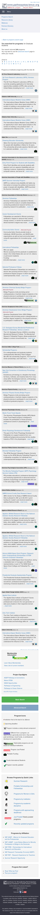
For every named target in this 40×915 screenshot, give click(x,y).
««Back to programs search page (12, 40)
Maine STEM (8, 680)
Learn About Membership (12, 663)
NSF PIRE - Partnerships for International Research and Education (18, 848)
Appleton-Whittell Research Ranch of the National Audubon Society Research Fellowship (19, 515)
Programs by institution (22, 799)
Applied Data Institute (9, 595)
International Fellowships (11, 247)
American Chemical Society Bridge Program (17, 287)
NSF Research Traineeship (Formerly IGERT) (19, 852)
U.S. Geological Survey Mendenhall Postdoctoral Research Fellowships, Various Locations (18, 329)
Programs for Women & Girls (24, 794)
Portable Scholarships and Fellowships (23, 787)
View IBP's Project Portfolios (10, 691)
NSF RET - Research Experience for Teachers (20, 855)
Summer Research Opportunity (15, 858)
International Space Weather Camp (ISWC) (17, 100)
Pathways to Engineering (12, 686)
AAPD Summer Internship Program (14, 180)
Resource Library (7, 20)
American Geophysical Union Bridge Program (17, 310)
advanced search (23, 51)
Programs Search (7, 17)
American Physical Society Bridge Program (16, 393)
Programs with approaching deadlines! (24, 811)
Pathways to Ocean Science (13, 688)
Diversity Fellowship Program (12, 451)
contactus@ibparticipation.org (20, 888)
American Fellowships (10, 198)
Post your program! (11, 873)
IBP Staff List (20, 890)
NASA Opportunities (10, 683)
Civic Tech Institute (9, 613)
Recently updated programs (24, 824)
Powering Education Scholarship (13, 140)
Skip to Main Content (34, 2)
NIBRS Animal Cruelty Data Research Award (17, 493)
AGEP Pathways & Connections (14, 678)
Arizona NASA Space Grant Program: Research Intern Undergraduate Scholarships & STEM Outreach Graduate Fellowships (18, 555)
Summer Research (20, 781)
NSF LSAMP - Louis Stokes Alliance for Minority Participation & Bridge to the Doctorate (20, 843)
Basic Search (20, 700)
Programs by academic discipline (22, 804)
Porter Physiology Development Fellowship (16, 430)
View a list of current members (14, 665)
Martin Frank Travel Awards (12, 413)
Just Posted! (18, 817)
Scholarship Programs (10, 350)
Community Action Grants (11, 230)
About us (4, 29)
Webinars (5, 23)
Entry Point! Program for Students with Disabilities (19, 163)
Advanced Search (20, 708)
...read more (29, 88)
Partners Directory (7, 26)
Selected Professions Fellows (12, 267)
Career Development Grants (12, 214)
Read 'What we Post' (11, 871)
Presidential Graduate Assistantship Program (17, 575)
